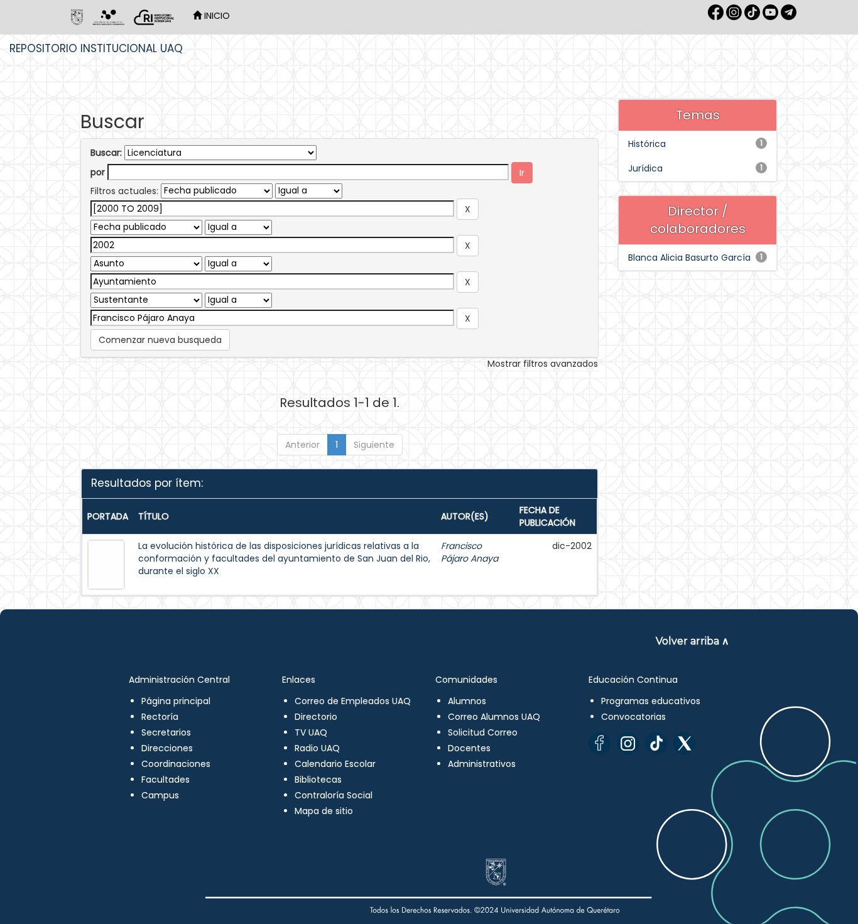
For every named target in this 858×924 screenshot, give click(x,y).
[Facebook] (600, 743)
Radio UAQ (317, 748)
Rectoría (159, 716)
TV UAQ (311, 732)
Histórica (647, 144)
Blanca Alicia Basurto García (689, 257)
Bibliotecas (318, 779)
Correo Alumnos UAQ (494, 716)
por (97, 172)
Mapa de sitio (324, 811)
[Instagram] (628, 743)
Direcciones (167, 748)
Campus (160, 795)
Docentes (469, 748)
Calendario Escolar (335, 764)
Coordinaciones (175, 764)
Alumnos (467, 701)
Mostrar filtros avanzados (542, 363)
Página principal (175, 701)
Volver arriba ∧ (692, 641)
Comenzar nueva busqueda (160, 340)
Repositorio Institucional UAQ (96, 48)
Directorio (316, 716)
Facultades (165, 779)
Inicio (216, 15)
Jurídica (645, 168)
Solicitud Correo (483, 732)
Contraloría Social (333, 795)
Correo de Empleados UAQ (353, 701)
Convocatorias (633, 716)
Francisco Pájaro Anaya (469, 552)
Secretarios (166, 732)
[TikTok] (656, 743)
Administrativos (482, 764)
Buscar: (106, 152)
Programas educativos (650, 701)
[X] (684, 743)
